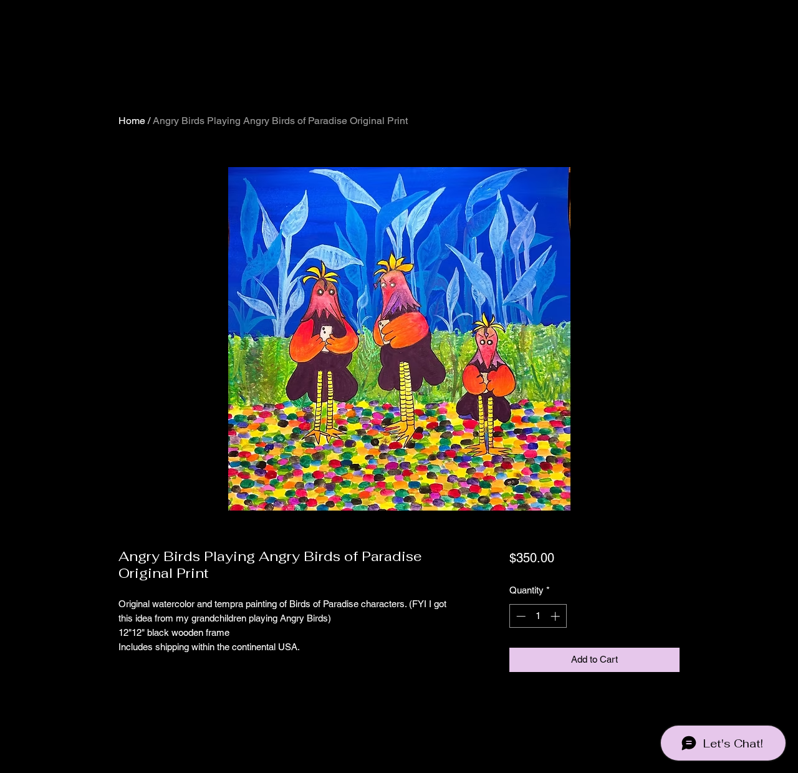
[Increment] (556, 616)
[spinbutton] (537, 616)
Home (131, 121)
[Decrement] (519, 616)
